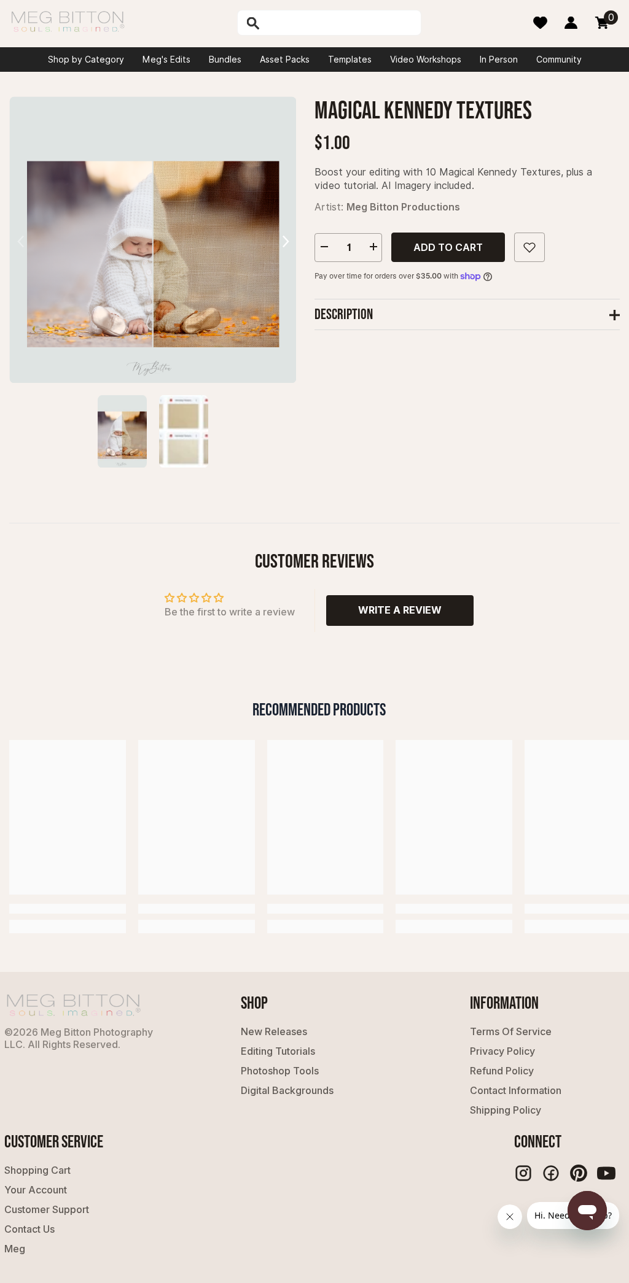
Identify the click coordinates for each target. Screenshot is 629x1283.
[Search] (286, 23)
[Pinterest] (578, 1173)
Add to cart (448, 247)
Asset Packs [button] (285, 59)
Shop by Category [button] (86, 59)
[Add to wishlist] (529, 247)
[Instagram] (523, 1173)
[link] (67, 909)
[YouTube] (606, 1173)
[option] (152, 239)
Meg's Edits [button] (166, 59)
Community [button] (559, 59)
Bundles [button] (225, 59)
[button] (285, 239)
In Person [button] (499, 59)
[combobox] (341, 22)
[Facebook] (551, 1173)
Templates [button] (350, 59)
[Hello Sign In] (571, 23)
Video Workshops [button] (425, 59)
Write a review (400, 610)
